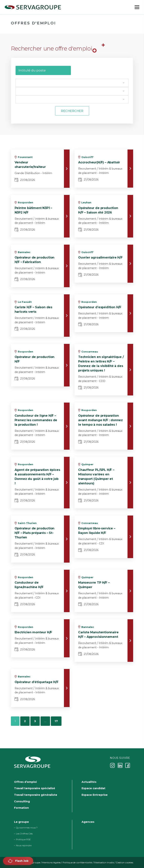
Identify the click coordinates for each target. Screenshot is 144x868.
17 (56, 721)
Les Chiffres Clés (24, 833)
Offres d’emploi (25, 782)
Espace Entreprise (95, 795)
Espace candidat (93, 788)
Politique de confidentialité (77, 862)
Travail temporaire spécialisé (34, 788)
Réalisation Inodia (104, 862)
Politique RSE (23, 839)
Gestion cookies (124, 862)
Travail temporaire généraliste (35, 795)
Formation (21, 807)
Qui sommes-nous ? (27, 827)
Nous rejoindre (24, 845)
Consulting (22, 801)
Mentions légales (51, 862)
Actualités (89, 782)
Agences (88, 822)
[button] (18, 861)
